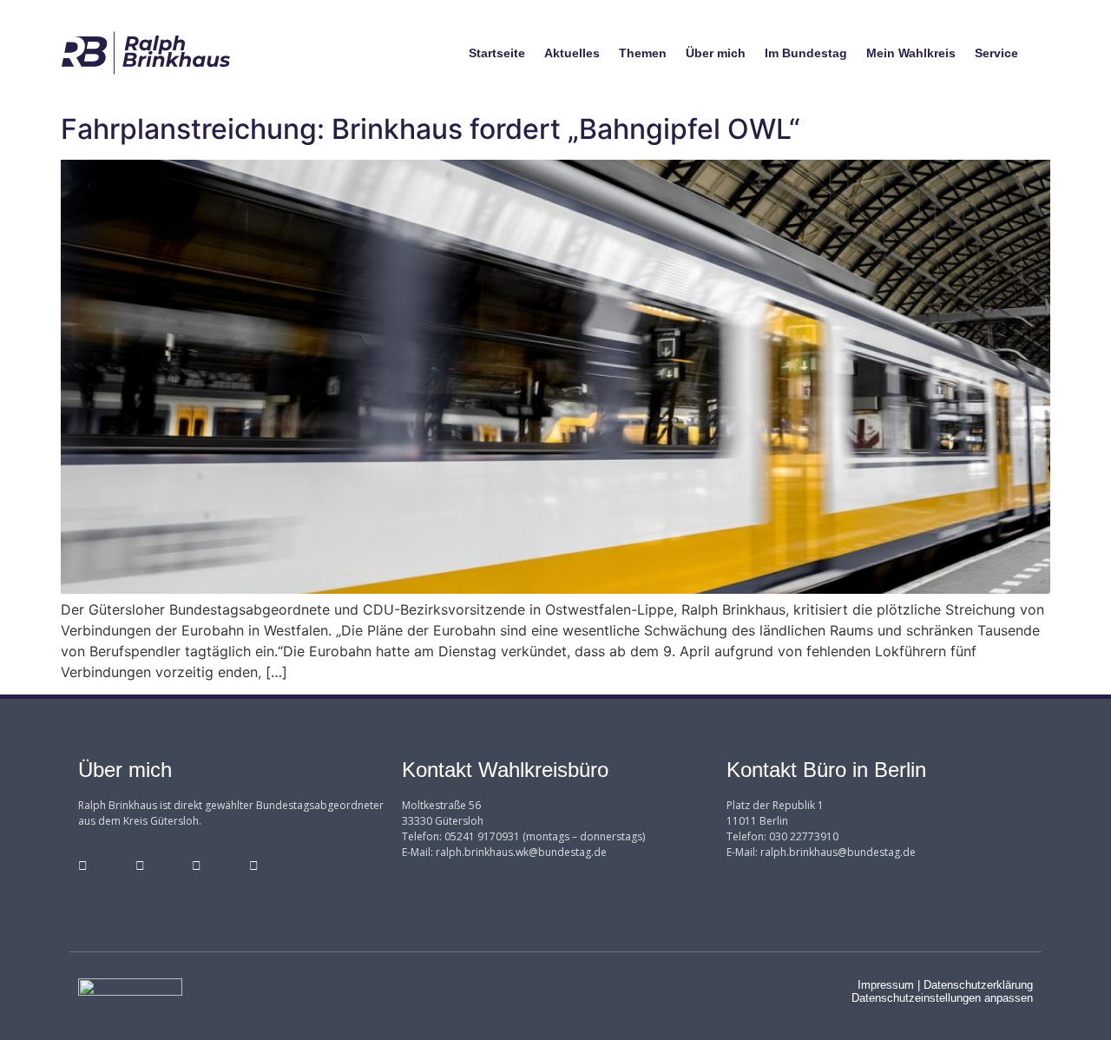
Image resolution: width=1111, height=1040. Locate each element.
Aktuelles (572, 53)
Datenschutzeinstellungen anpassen (942, 997)
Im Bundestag (806, 53)
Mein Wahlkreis (911, 53)
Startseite (497, 53)
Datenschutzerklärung (978, 984)
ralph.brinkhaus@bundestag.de (838, 852)
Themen (643, 53)
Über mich (716, 53)
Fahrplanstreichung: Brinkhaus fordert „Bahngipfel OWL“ (430, 129)
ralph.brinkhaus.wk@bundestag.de (521, 852)
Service (996, 53)
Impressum (886, 984)
